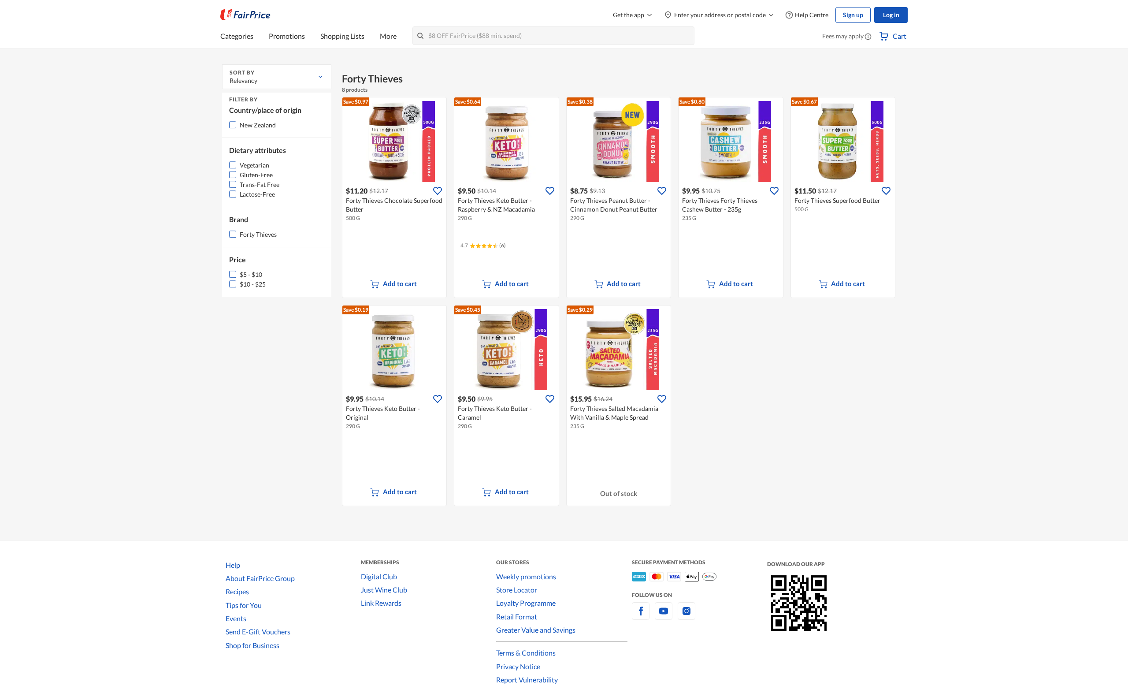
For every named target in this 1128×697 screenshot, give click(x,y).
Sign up (853, 15)
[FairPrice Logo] (245, 15)
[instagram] (686, 616)
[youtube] (663, 616)
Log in (891, 15)
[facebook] (640, 616)
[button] (868, 37)
